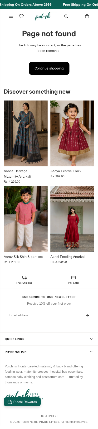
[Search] (66, 16)
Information (16, 351)
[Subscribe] (87, 316)
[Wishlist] (21, 16)
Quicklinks (14, 339)
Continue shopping (49, 68)
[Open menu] (11, 16)
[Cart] (87, 16)
